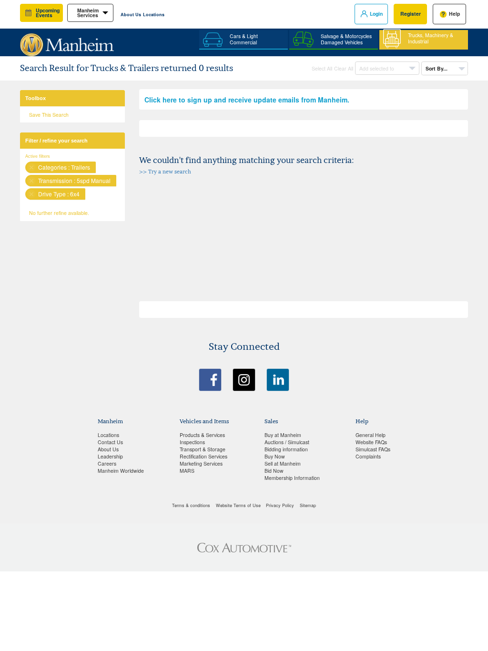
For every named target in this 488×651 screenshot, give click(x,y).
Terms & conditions (191, 505)
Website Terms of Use (238, 505)
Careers (107, 463)
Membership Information (292, 477)
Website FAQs (371, 442)
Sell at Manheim (282, 463)
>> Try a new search (165, 172)
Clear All (343, 68)
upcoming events (48, 13)
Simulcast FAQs (373, 449)
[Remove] (31, 167)
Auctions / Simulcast (286, 442)
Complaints (368, 456)
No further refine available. (59, 212)
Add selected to (377, 68)
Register (410, 13)
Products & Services (202, 434)
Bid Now (274, 470)
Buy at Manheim (282, 434)
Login (376, 13)
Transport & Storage (202, 449)
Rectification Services (203, 456)
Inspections (192, 442)
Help (454, 13)
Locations (153, 14)
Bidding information (286, 449)
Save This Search (49, 114)
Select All (322, 68)
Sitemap (308, 505)
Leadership (110, 456)
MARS (187, 470)
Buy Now (274, 456)
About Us (131, 14)
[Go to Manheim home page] (67, 41)
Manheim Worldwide (121, 470)
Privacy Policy (280, 505)
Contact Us (110, 442)
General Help (371, 434)
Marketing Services (201, 463)
